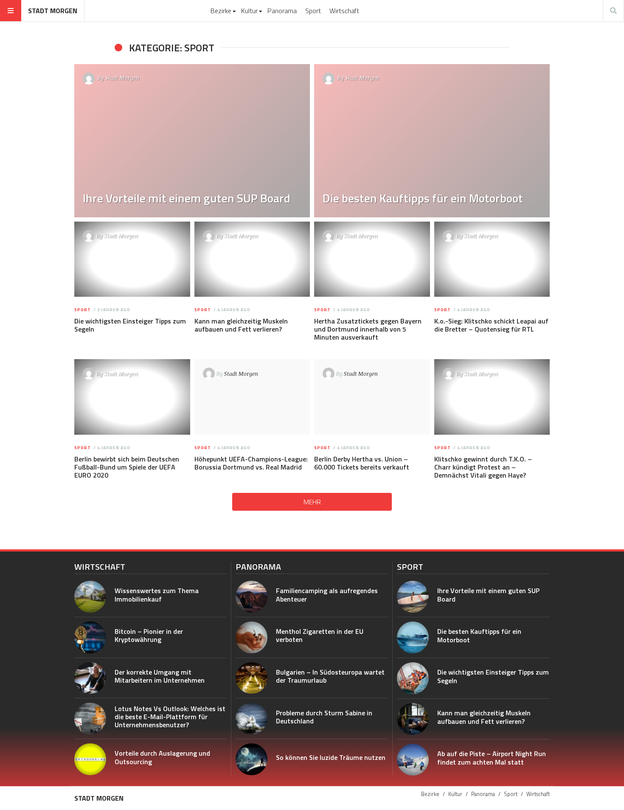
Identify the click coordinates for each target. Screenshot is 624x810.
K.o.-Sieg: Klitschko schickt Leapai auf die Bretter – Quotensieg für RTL (491, 325)
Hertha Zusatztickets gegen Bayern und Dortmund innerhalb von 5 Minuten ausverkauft (368, 329)
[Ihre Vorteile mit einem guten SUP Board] (192, 140)
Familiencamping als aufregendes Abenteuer (327, 594)
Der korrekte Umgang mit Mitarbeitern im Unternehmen (160, 676)
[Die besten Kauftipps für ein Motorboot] (432, 140)
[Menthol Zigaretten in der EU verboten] (251, 637)
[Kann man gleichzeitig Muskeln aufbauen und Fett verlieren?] (252, 259)
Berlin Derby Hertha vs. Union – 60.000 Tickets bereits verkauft (361, 463)
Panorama (282, 11)
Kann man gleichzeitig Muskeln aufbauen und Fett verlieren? (241, 325)
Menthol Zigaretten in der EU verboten (319, 635)
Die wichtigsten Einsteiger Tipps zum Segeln (130, 325)
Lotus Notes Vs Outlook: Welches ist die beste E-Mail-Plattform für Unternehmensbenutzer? (170, 716)
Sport (313, 11)
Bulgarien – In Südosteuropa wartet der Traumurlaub (330, 676)
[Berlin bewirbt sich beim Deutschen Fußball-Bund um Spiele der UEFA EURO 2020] (132, 397)
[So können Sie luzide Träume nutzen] (251, 759)
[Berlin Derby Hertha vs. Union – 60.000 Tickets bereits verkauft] (372, 397)
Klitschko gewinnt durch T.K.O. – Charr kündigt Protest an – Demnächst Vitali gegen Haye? (483, 467)
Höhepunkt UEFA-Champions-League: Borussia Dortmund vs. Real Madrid (251, 463)
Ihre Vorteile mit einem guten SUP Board (488, 594)
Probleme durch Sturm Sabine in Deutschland (324, 717)
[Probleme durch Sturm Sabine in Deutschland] (251, 718)
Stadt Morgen (52, 11)
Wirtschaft (344, 11)
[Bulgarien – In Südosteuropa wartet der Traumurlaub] (251, 678)
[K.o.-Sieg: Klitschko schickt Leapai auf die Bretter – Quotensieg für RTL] (492, 259)
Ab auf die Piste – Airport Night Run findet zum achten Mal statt (491, 757)
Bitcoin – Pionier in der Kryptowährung (149, 635)
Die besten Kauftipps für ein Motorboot (479, 635)
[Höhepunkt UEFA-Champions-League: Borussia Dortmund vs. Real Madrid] (252, 397)
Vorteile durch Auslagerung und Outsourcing (162, 757)
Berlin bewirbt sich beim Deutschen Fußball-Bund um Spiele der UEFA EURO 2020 (126, 467)
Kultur (249, 11)
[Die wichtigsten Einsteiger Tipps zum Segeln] (132, 259)
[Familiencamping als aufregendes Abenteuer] (251, 597)
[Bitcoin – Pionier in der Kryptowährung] (90, 637)
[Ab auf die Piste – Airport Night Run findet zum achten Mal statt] (413, 760)
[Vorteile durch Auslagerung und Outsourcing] (90, 759)
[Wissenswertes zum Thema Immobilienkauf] (90, 597)
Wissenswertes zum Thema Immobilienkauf (157, 594)
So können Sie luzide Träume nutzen (330, 757)
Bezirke (221, 11)
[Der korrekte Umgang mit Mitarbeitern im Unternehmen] (90, 678)
